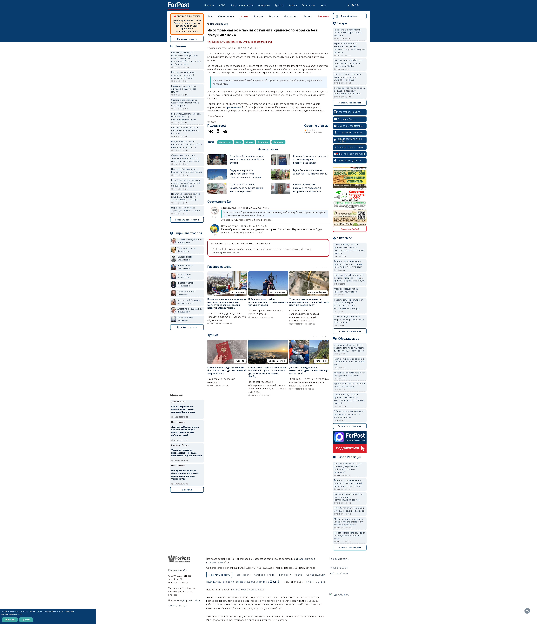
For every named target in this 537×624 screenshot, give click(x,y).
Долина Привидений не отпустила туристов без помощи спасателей (308, 370)
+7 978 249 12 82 (177, 606)
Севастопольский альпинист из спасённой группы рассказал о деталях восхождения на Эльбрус (267, 372)
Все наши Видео (346, 119)
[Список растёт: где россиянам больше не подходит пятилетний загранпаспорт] (227, 341)
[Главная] (178, 3)
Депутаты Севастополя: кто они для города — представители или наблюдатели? (185, 431)
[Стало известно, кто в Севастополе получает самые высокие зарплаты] (217, 184)
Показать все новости (187, 219)
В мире (273, 16)
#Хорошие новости (242, 5)
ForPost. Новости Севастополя (248, 589)
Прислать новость (187, 39)
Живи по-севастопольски (351, 154)
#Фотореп (290, 16)
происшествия (277, 360)
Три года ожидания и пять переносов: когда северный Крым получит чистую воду (309, 302)
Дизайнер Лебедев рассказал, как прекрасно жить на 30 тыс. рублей (247, 159)
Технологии (308, 5)
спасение (321, 360)
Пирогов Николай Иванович (186, 293)
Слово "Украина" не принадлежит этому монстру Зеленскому (183, 409)
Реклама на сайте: (339, 558)
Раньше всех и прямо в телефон (349, 140)
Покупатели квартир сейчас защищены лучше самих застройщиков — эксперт (185, 196)
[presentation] (315, 267)
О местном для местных (350, 126)
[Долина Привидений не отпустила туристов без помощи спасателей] (309, 341)
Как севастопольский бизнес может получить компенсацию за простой (349, 497)
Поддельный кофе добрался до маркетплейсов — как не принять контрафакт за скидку (349, 277)
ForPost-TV (285, 574)
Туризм (279, 5)
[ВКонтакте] (210, 131)
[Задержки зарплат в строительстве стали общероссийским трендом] (217, 170)
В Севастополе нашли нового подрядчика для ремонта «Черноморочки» (349, 414)
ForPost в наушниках (350, 160)
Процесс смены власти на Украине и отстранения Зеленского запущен (347, 77)
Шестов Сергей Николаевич (185, 284)
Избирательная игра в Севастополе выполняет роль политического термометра (185, 474)
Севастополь (226, 16)
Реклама (323, 16)
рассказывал (234, 107)
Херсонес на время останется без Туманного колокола (349, 374)
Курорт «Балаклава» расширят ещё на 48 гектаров (349, 385)
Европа (240, 360)
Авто (323, 5)
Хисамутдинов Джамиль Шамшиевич (189, 241)
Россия (258, 16)
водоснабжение (318, 292)
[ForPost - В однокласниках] (278, 581)
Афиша (293, 5)
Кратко (298, 574)
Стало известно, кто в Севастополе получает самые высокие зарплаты (246, 188)
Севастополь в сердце (349, 132)
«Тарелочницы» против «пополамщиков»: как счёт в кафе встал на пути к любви (185, 158)
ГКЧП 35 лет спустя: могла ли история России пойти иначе (349, 509)
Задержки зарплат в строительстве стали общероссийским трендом (245, 174)
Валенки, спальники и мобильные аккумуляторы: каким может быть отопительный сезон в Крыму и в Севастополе (227, 303)
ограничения (278, 292)
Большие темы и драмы (350, 147)
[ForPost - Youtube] (275, 581)
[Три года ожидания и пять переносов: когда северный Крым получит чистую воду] (309, 272)
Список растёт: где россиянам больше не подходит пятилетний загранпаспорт (227, 370)
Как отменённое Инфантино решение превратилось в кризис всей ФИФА (348, 63)
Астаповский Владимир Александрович (189, 301)
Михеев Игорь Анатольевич (184, 275)
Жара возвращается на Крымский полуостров (346, 290)
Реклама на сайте (178, 570)
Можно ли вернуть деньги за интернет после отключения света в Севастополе (348, 521)
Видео (307, 16)
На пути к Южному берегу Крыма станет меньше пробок (186, 170)
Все (209, 16)
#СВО (222, 5)
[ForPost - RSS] (267, 581)
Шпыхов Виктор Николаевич (185, 267)
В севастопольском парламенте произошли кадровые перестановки (307, 188)
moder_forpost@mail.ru (187, 600)
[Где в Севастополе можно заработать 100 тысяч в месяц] (280, 170)
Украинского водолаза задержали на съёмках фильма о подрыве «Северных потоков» (349, 48)
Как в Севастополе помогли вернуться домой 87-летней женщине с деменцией (185, 183)
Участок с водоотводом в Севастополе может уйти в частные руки (185, 102)
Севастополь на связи (349, 111)
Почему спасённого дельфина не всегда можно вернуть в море (349, 535)
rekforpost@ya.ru (338, 573)
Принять (26, 619)
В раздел (187, 489)
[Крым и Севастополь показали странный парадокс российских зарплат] (280, 155)
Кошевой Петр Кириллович (185, 258)
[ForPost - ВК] (271, 581)
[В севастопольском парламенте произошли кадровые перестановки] (280, 184)
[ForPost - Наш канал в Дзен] (280, 581)
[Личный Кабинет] (349, 5)
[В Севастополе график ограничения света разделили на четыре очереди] (268, 272)
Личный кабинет (350, 16)
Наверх (527, 611)
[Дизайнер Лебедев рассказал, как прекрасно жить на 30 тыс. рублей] (217, 155)
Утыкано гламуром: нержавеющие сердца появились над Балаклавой (186, 453)
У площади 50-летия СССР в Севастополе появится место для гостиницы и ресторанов (349, 348)
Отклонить (9, 619)
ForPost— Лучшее (315, 581)
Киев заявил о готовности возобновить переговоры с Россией (185, 130)
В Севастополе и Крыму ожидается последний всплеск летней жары (183, 75)
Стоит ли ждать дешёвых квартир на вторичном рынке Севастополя (349, 319)
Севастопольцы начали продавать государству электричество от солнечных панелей (349, 248)
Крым (244, 16)
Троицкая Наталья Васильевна (186, 249)
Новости (209, 5)
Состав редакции (315, 574)
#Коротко (264, 5)
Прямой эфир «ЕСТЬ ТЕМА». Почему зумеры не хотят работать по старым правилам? (187, 24)
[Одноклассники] (218, 131)
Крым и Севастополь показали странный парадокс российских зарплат (310, 159)
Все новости (243, 574)
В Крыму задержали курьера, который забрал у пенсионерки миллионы (186, 116)
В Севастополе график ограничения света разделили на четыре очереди (268, 302)
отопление (238, 292)
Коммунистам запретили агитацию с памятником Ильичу (184, 89)
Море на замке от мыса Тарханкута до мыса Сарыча (185, 209)
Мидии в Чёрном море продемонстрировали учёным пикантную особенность (186, 144)
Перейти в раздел (187, 327)
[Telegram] (225, 131)
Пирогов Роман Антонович (185, 319)
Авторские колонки (264, 574)
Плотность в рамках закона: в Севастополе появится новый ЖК (349, 361)
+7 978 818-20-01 (338, 567)
